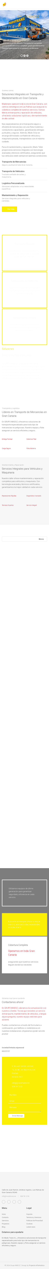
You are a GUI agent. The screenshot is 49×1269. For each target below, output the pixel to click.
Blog (3, 1227)
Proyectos (5, 1224)
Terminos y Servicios (33, 1217)
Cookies (29, 1224)
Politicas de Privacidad (34, 1221)
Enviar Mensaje (17, 1116)
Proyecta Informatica (36, 1265)
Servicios (5, 1221)
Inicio (4, 1214)
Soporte (29, 1214)
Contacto (5, 1217)
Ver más (10, 209)
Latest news (30, 1227)
